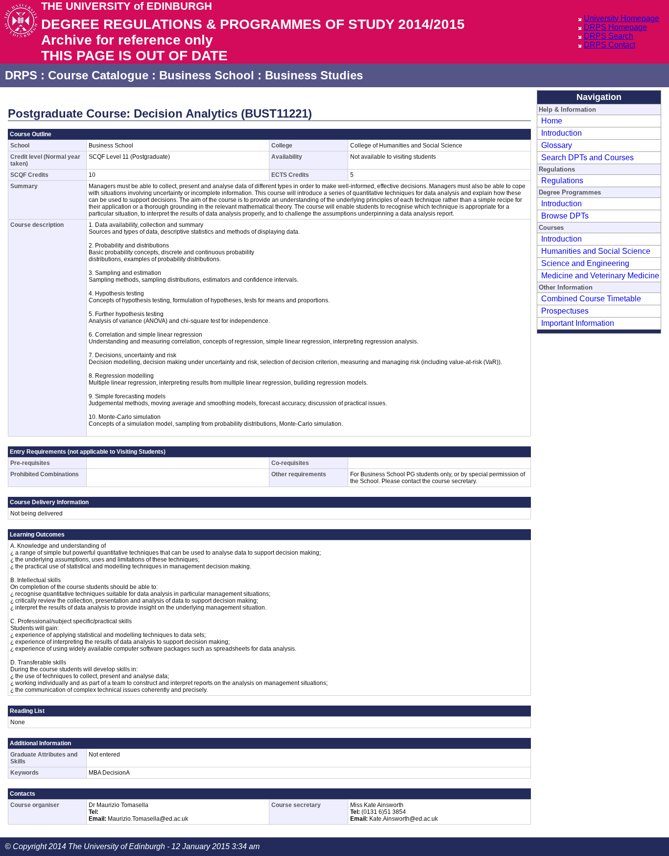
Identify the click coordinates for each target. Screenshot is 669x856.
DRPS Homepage (615, 27)
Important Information (577, 323)
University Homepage (621, 18)
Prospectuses (565, 311)
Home (551, 121)
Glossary (556, 145)
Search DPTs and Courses (587, 157)
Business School (206, 75)
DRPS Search (608, 36)
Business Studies (314, 75)
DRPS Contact (609, 45)
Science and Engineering (585, 263)
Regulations (562, 180)
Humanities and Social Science (595, 251)
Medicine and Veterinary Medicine (600, 275)
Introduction (561, 133)
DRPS (21, 75)
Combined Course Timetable (591, 298)
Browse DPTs (565, 216)
